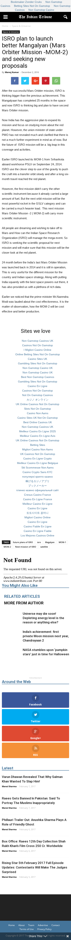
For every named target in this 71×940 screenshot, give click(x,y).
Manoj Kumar (12, 72)
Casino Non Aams (37, 413)
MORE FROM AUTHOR (24, 603)
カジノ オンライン (37, 399)
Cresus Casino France (37, 494)
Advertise (43, 925)
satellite (44, 546)
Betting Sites (37, 444)
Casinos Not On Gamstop (37, 345)
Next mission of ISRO (25, 546)
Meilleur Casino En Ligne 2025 (37, 431)
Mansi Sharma (9, 786)
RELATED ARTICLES (22, 596)
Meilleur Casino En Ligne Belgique (37, 463)
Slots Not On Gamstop (37, 408)
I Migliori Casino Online (37, 349)
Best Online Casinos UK (37, 422)
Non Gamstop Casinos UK (37, 340)
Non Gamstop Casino (41, 9)
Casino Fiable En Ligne (37, 526)
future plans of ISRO (23, 542)
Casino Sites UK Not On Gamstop (37, 417)
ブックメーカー (37, 485)
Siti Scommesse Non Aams (37, 467)
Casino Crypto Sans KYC (37, 472)
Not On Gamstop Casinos (37, 395)
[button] (65, 17)
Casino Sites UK (37, 358)
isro (39, 542)
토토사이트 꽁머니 (37, 512)
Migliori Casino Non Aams (37, 449)
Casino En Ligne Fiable (37, 530)
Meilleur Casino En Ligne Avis (37, 435)
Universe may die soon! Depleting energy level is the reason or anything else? (43, 618)
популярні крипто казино (37, 476)
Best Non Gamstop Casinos (37, 376)
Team (31, 925)
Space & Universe (11, 32)
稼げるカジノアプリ (37, 481)
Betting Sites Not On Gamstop (32, 5)
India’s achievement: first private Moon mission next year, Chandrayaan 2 (46, 636)
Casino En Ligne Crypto (37, 458)
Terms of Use (27, 929)
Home (11, 925)
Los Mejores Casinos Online (37, 535)
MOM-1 (62, 542)
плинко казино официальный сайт (37, 490)
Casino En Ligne (37, 386)
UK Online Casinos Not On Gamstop (37, 404)
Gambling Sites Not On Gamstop (37, 363)
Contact (55, 925)
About (21, 925)
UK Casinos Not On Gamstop (37, 453)
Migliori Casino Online (37, 517)
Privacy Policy (44, 929)
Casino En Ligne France (37, 499)
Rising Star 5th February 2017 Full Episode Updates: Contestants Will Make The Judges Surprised (34, 867)
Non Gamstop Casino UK (38, 367)
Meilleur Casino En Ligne (37, 503)
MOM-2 (7, 546)
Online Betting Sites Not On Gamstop (37, 354)
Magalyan (50, 542)
